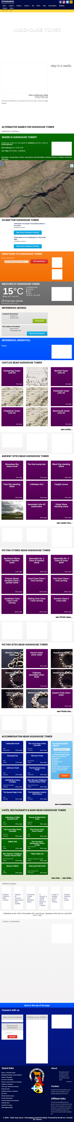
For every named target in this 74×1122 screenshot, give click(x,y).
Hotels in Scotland (6, 1077)
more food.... (56, 877)
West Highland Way (7, 1107)
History (19, 5)
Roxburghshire (7, 144)
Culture (26, 5)
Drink (38, 5)
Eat (33, 5)
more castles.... (67, 429)
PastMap (61, 157)
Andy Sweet (19, 1118)
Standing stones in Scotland (9, 1091)
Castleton (31, 143)
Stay (44, 5)
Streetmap (68, 157)
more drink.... (68, 877)
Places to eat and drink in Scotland (11, 1082)
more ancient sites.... (65, 522)
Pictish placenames (7, 1098)
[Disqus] (24, 944)
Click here (58, 1093)
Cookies (55, 1086)
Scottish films (5, 1103)
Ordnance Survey (51, 157)
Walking (61, 5)
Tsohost (38, 1119)
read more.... (69, 1081)
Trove (3, 346)
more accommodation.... (64, 804)
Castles (11, 5)
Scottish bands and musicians (10, 1100)
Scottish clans (5, 1089)
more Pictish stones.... (64, 617)
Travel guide (52, 5)
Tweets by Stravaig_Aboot (32, 1020)
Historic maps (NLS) (26, 157)
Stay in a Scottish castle (8, 1072)
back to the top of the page (37, 1005)
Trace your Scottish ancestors (10, 1086)
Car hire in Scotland (7, 1079)
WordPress (62, 1118)
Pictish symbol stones (7, 1096)
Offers (12, 8)
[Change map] (71, 165)
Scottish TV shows (6, 1105)
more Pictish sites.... (65, 711)
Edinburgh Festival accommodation (11, 1075)
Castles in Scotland (7, 1084)
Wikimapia (4, 159)
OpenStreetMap (39, 157)
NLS (47, 97)
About (54, 1068)
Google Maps (14, 157)
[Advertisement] (63, 443)
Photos (5, 8)
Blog (4, 5)
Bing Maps (5, 157)
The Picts (4, 1093)
